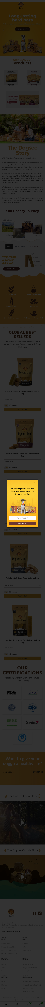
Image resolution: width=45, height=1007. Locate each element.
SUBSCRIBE (22, 523)
